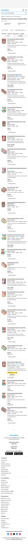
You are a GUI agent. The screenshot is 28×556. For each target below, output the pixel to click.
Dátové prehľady (4, 507)
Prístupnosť (3, 475)
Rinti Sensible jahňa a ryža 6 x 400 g (14, 89)
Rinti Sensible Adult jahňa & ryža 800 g (15, 39)
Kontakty (3, 462)
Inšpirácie (3, 526)
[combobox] (14, 13)
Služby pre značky (4, 506)
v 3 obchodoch (10, 246)
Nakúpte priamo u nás (5, 486)
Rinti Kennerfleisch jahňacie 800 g (14, 75)
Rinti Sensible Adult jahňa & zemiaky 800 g (16, 327)
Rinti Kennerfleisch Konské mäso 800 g (15, 279)
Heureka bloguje (4, 469)
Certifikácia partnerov (5, 524)
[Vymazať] (25, 13)
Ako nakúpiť (3, 480)
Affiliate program (4, 509)
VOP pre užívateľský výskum (6, 493)
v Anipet (9, 339)
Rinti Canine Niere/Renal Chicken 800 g (15, 380)
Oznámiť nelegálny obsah (6, 473)
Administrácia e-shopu (5, 498)
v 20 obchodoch (10, 86)
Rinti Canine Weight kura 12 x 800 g (14, 345)
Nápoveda (3, 513)
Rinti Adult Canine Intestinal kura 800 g (15, 235)
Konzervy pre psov (11, 40)
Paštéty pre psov (10, 264)
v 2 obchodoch (10, 119)
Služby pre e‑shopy (5, 502)
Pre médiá (3, 467)
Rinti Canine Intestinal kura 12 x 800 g (15, 218)
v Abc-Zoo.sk (10, 50)
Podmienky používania (5, 464)
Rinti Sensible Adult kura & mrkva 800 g (15, 292)
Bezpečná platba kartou (6, 491)
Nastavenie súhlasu (5, 487)
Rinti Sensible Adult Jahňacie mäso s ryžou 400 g (16, 122)
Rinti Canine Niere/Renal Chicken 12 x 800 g (16, 249)
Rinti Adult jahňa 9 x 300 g (12, 262)
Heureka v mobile (4, 482)
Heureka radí (3, 484)
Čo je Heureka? (4, 460)
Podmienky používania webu (16, 539)
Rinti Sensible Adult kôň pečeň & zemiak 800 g (16, 169)
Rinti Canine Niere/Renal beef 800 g (14, 393)
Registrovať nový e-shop (6, 500)
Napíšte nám (14, 444)
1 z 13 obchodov (10, 377)
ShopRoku (3, 520)
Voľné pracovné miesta (5, 466)
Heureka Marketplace (5, 504)
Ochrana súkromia (4, 489)
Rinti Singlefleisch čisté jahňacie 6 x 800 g (16, 136)
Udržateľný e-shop (5, 527)
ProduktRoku (3, 522)
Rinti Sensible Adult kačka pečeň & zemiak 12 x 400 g (14, 416)
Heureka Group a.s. (16, 537)
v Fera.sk (9, 129)
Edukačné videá (4, 511)
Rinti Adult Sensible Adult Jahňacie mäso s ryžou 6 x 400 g (16, 203)
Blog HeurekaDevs (5, 471)
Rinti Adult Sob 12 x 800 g (12, 187)
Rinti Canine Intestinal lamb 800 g (14, 107)
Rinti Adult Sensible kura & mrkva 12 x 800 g (16, 310)
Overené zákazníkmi (5, 518)
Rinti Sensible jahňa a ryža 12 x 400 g (15, 57)
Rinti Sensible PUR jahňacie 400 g (14, 362)
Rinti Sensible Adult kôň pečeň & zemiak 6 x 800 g (16, 149)
